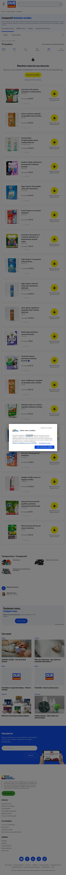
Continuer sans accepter (46, 427)
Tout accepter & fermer (44, 447)
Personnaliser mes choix (44, 443)
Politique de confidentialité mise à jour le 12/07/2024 (24, 443)
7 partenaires (29, 435)
